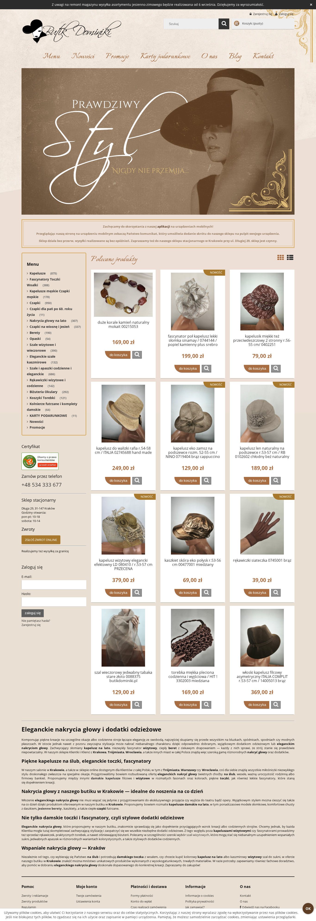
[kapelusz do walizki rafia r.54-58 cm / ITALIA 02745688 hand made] (123, 413)
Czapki (35, 303)
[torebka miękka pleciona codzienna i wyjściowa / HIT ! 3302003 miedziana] (192, 638)
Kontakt (245, 896)
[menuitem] (51, 57)
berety (57, 808)
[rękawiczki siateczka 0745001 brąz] (262, 526)
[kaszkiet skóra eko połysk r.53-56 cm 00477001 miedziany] (192, 526)
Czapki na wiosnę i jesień (49, 326)
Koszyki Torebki (42, 398)
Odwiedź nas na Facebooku (261, 907)
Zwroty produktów (34, 901)
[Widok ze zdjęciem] (280, 257)
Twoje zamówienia (88, 896)
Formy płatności (142, 896)
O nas (244, 901)
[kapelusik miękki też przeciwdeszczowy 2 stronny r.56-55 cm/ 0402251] (262, 301)
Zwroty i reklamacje (35, 896)
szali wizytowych (197, 835)
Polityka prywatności (199, 901)
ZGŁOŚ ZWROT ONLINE (41, 540)
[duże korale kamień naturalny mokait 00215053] (123, 295)
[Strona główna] (72, 30)
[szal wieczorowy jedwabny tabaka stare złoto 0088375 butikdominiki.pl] (123, 638)
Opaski (35, 338)
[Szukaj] (224, 23)
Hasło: (26, 594)
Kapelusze (38, 273)
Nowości (36, 421)
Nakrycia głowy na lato (48, 320)
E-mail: (27, 576)
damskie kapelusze (105, 778)
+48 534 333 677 (42, 484)
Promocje (37, 427)
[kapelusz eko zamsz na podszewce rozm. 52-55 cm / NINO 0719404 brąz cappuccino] (192, 413)
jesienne (44, 808)
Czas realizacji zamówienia (148, 907)
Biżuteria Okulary (43, 392)
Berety (35, 332)
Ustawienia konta (88, 901)
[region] (158, 141)
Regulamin (29, 907)
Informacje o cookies (199, 896)
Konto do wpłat (141, 901)
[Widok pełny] (290, 257)
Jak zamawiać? (195, 907)
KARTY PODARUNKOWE (48, 415)
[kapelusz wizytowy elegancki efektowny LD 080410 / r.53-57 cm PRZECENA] (123, 526)
